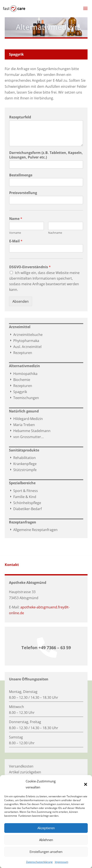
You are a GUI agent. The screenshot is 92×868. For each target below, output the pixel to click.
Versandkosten (21, 766)
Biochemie (19, 379)
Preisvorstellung (23, 193)
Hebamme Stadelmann (29, 430)
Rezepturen (20, 352)
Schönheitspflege (25, 502)
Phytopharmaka (24, 340)
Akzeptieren (46, 828)
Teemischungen (24, 397)
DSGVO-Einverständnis (30, 267)
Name (15, 218)
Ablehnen (46, 840)
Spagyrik (18, 391)
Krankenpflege (23, 463)
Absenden (20, 301)
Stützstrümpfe (23, 469)
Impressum (61, 862)
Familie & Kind (22, 496)
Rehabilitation (22, 457)
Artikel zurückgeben (25, 772)
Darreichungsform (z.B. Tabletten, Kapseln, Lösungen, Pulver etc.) (46, 155)
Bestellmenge (20, 175)
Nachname (55, 233)
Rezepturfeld (20, 117)
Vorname (15, 233)
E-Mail (15, 241)
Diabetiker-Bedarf (25, 508)
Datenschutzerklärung (39, 862)
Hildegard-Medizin (26, 418)
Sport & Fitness (23, 490)
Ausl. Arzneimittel (25, 346)
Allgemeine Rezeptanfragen (33, 529)
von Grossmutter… (26, 436)
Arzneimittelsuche (26, 334)
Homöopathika (23, 373)
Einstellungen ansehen (46, 851)
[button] (85, 784)
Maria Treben (22, 424)
